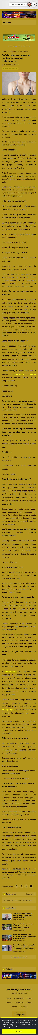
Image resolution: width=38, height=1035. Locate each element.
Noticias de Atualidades (19, 51)
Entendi (19, 1031)
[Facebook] (16, 886)
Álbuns (28, 1003)
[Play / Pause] (34, 4)
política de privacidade (10, 1027)
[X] (26, 886)
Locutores (23, 1007)
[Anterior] (6, 38)
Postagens (5, 51)
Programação (18, 998)
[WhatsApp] (21, 886)
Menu (8, 22)
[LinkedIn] (31, 886)
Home (9, 998)
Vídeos (29, 998)
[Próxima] (32, 38)
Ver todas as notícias (18, 957)
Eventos (9, 1003)
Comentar (29, 894)
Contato (14, 1007)
